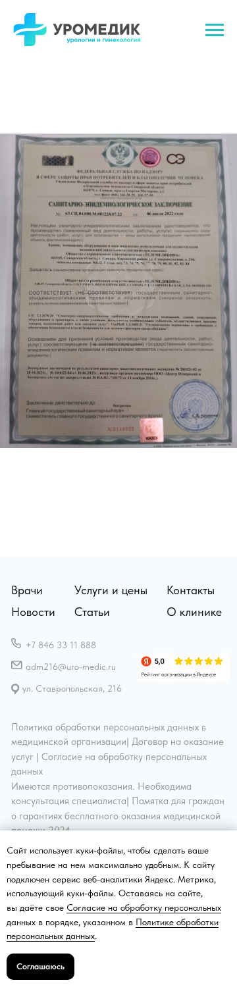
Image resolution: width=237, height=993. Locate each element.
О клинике (194, 612)
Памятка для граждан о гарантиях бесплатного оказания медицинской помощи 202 (117, 815)
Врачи (27, 590)
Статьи (92, 612)
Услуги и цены (110, 590)
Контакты (191, 590)
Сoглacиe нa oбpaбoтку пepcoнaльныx (143, 907)
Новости (33, 612)
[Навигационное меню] (214, 30)
